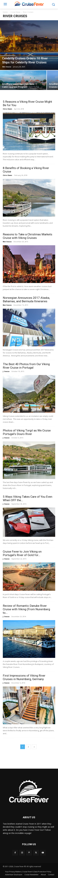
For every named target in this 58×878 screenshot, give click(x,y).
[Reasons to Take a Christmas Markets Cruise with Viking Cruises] (29, 264)
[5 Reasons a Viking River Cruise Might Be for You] (29, 131)
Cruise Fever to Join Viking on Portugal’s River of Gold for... (22, 553)
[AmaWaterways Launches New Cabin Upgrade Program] (23, 81)
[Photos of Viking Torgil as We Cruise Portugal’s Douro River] (29, 460)
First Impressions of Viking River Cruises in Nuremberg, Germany (24, 677)
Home (5, 12)
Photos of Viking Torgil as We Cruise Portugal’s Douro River (27, 432)
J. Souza (6, 371)
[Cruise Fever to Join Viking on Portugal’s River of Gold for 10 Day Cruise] (29, 576)
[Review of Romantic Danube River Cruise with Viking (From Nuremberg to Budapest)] (29, 639)
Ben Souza (6, 67)
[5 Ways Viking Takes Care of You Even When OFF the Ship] (29, 522)
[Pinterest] (29, 852)
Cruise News (15, 12)
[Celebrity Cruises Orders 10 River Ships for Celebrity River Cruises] (29, 45)
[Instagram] (22, 852)
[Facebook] (15, 852)
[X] (36, 852)
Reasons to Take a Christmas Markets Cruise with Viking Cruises (27, 236)
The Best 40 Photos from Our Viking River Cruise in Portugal (26, 365)
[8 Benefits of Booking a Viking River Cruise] (29, 198)
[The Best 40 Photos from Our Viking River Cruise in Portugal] (29, 394)
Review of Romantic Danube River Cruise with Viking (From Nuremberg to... (26, 609)
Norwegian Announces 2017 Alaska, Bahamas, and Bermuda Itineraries (26, 299)
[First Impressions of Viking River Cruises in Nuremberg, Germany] (29, 705)
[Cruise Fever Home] (29, 3)
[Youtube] (43, 852)
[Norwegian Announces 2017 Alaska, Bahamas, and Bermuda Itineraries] (29, 327)
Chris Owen (7, 109)
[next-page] (34, 746)
